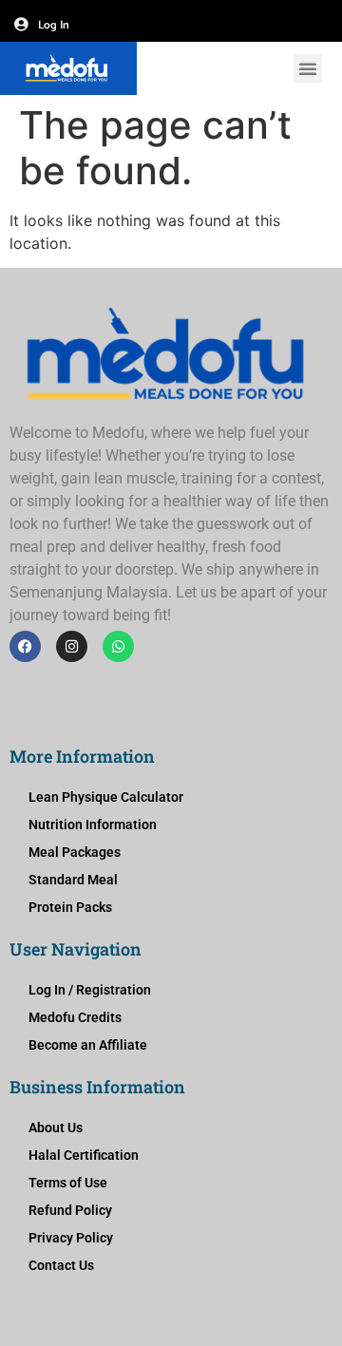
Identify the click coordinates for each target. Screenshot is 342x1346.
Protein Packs (70, 907)
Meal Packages (74, 852)
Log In (53, 25)
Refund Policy (70, 1210)
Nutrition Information (92, 824)
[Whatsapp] (118, 646)
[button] (308, 68)
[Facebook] (25, 646)
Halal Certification (83, 1155)
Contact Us (61, 1265)
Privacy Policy (70, 1237)
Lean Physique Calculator (105, 797)
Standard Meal (73, 879)
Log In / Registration (89, 989)
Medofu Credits (75, 1017)
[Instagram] (71, 646)
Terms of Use (67, 1182)
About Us (55, 1127)
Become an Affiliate (87, 1044)
